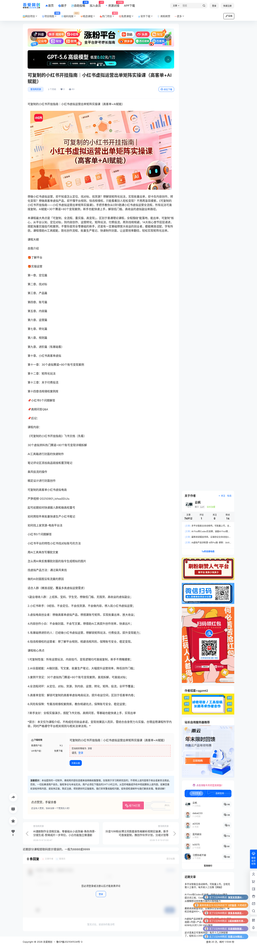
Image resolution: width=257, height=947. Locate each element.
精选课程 (88, 16)
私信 (229, 495)
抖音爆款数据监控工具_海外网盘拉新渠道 (236, 905)
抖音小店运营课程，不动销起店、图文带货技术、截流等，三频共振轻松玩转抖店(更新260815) (236, 920)
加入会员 (95, 4)
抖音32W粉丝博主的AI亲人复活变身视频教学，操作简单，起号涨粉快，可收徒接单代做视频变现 (236, 913)
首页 (51, 5)
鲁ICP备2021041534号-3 (69, 941)
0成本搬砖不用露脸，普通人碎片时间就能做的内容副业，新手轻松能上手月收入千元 (236, 897)
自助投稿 (79, 4)
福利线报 (71, 15)
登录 (214, 6)
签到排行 (208, 865)
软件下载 (145, 16)
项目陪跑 (51, 15)
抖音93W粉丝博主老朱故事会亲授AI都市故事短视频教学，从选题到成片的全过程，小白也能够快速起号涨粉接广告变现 (236, 928)
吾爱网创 (47, 941)
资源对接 (113, 4)
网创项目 (30, 16)
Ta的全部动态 (208, 551)
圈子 (64, 5)
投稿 (230, 16)
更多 (179, 16)
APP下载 (129, 5)
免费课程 (126, 16)
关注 (223, 495)
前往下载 (168, 89)
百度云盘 (76, 763)
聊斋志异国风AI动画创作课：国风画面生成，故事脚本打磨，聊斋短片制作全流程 (236, 936)
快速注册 (227, 6)
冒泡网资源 (35, 89)
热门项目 (109, 15)
